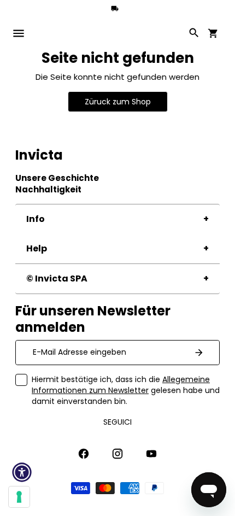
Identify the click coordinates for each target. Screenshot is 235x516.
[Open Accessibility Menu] (22, 472)
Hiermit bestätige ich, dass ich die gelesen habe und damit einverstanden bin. (126, 390)
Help (36, 248)
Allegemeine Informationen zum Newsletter (121, 385)
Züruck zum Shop (118, 101)
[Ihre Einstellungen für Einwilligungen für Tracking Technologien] (19, 496)
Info (35, 219)
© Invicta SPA (56, 278)
